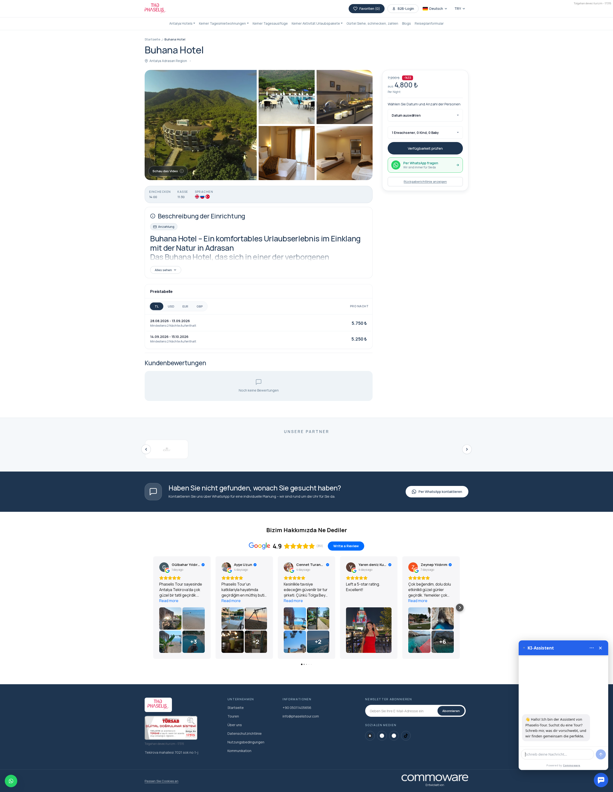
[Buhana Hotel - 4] (287, 153)
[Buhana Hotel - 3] (345, 97)
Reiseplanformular (429, 23)
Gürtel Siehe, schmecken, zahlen (372, 23)
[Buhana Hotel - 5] (345, 153)
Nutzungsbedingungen (245, 742)
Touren (233, 716)
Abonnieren (451, 711)
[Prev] (146, 449)
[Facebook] (382, 736)
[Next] (467, 449)
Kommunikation (239, 750)
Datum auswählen (406, 115)
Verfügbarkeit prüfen (425, 148)
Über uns (234, 725)
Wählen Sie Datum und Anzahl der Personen (424, 104)
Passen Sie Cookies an (161, 781)
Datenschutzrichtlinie (244, 733)
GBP (200, 306)
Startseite (152, 39)
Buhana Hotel (175, 39)
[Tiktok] (406, 736)
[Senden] (601, 754)
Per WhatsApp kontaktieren (440, 491)
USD (171, 306)
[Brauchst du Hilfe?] (601, 780)
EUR (185, 306)
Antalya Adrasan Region (168, 60)
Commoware (571, 765)
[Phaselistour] (155, 8)
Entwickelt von (435, 785)
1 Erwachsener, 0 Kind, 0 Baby (415, 132)
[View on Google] (164, 567)
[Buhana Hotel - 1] (201, 125)
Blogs (406, 23)
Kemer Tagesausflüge (270, 23)
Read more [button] (168, 600)
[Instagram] (370, 736)
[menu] (592, 648)
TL (157, 306)
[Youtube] (394, 736)
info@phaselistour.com (301, 716)
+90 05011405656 (297, 707)
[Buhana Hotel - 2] (287, 97)
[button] (182, 23)
